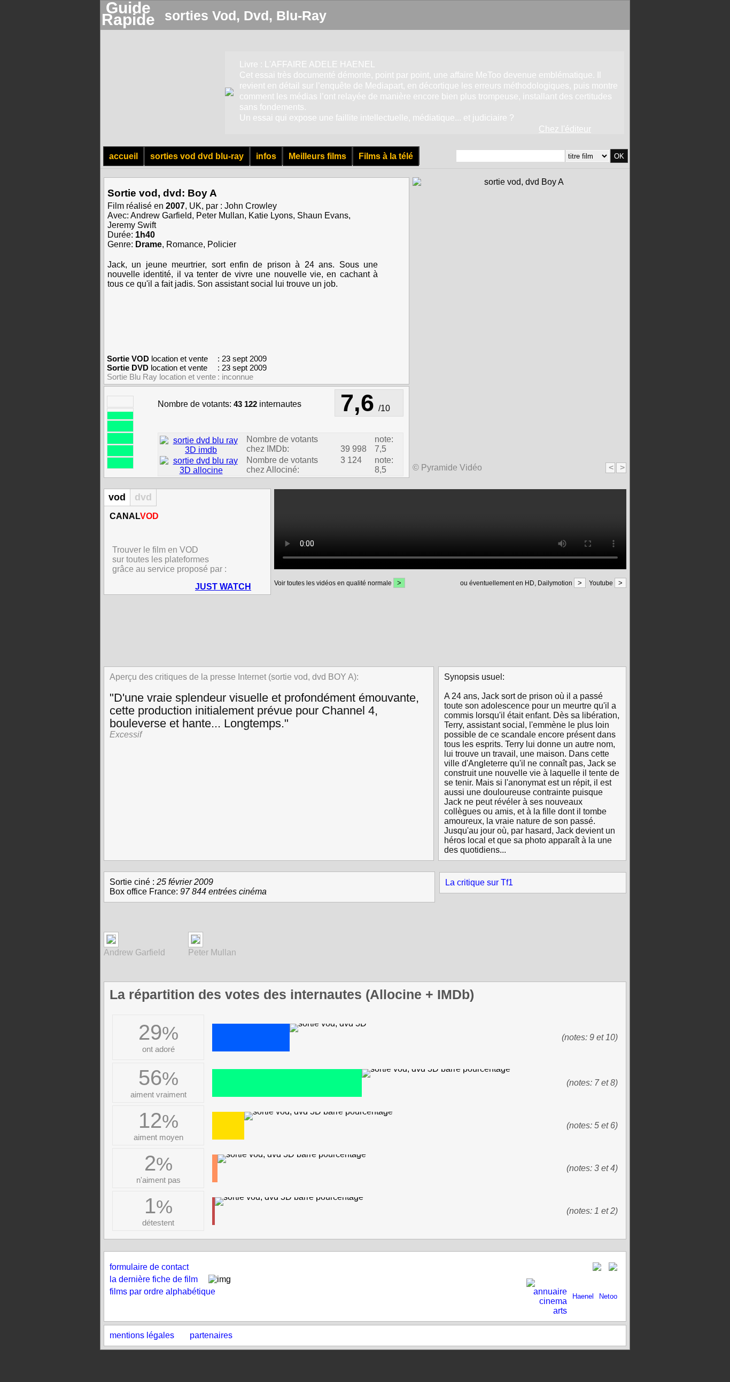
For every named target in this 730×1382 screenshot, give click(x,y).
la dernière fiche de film (154, 1279)
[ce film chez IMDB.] (201, 449)
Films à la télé (386, 156)
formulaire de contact (149, 1266)
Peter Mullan (220, 215)
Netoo (608, 1296)
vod (117, 497)
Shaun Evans (322, 215)
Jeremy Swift (131, 225)
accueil (123, 156)
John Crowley (250, 205)
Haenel (583, 1296)
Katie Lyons (270, 215)
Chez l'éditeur (565, 129)
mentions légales (142, 1335)
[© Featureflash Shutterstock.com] (111, 941)
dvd (143, 497)
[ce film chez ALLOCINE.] (201, 470)
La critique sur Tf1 (479, 882)
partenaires (211, 1335)
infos (266, 156)
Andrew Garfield (161, 215)
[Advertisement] (361, 630)
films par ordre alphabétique (162, 1291)
